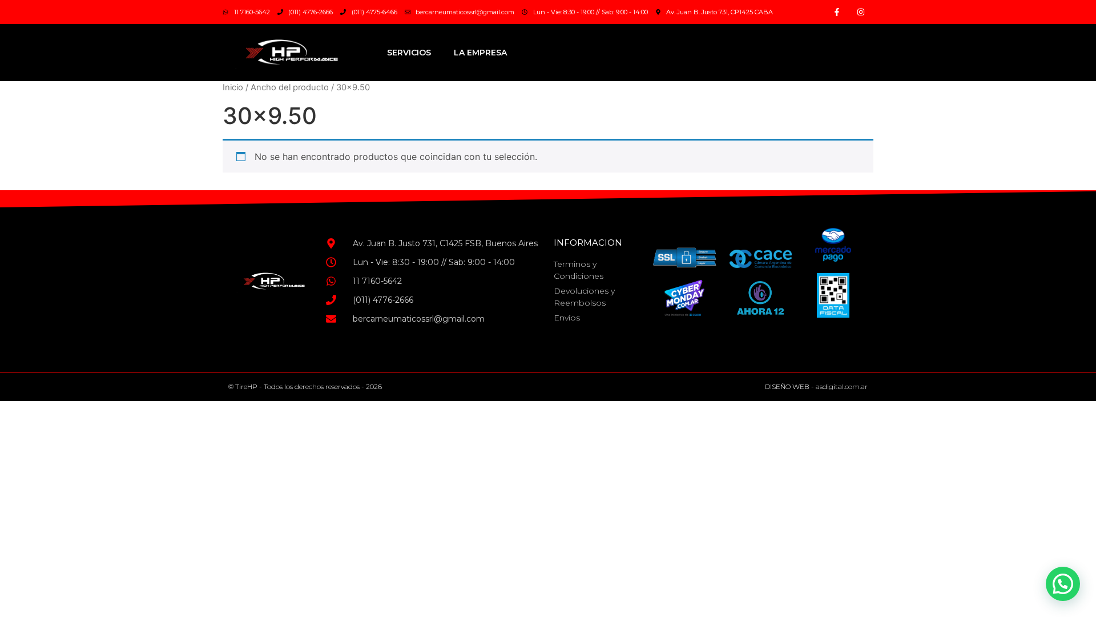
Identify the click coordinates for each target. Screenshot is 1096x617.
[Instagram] (861, 12)
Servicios (409, 52)
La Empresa (480, 52)
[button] (1063, 584)
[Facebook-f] (837, 12)
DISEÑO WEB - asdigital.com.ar (816, 386)
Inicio (233, 87)
